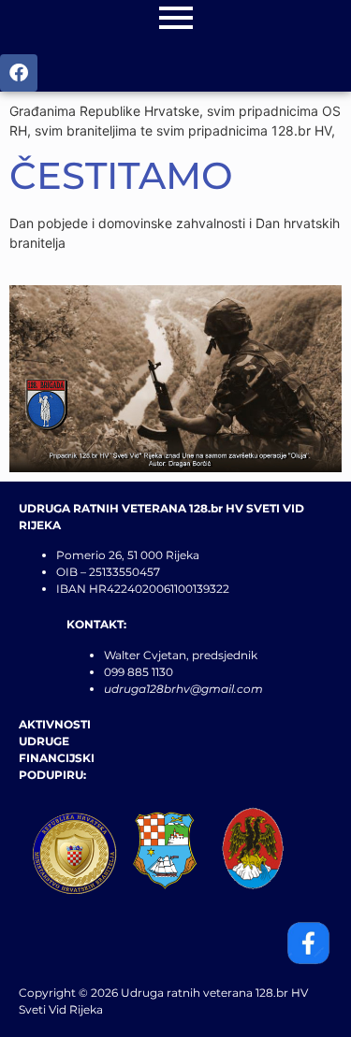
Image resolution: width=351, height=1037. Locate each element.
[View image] (175, 378)
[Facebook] (18, 73)
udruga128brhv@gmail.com (183, 689)
